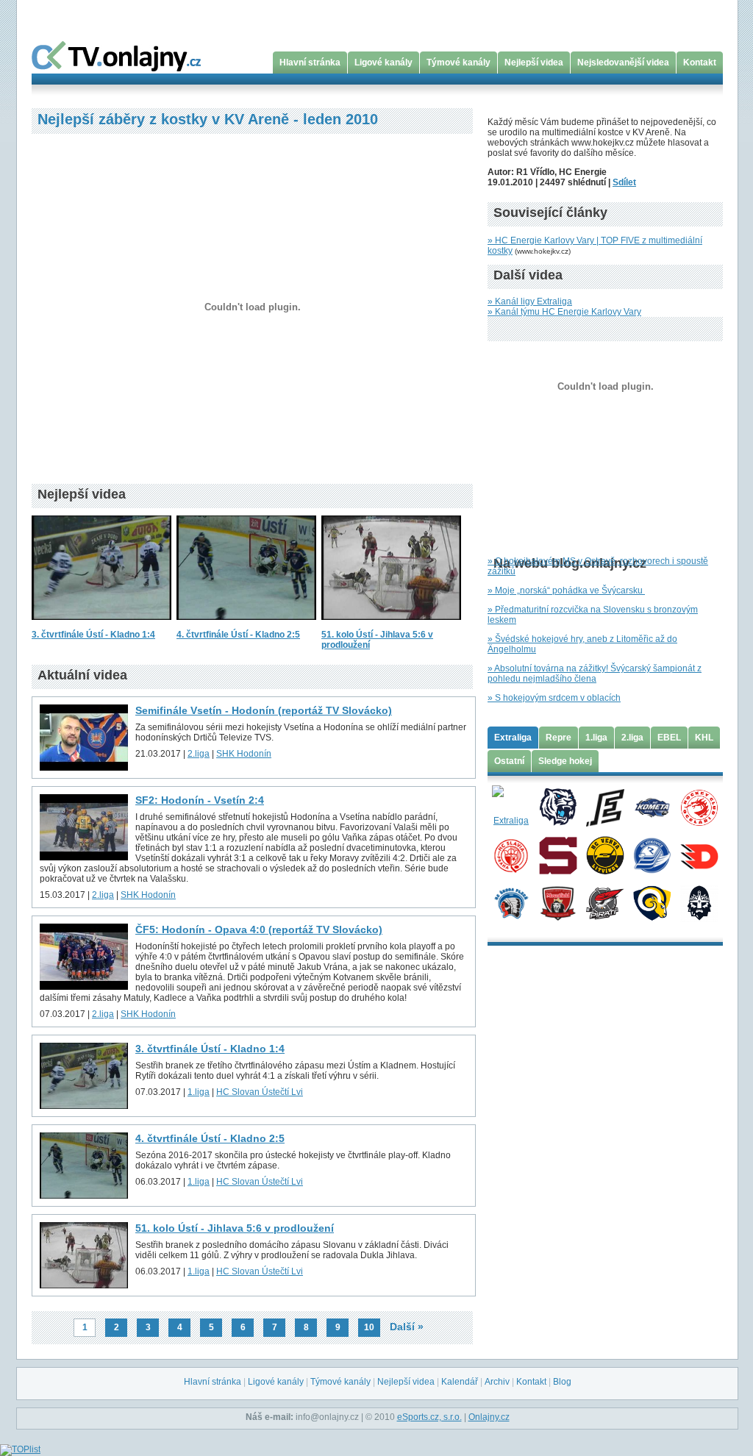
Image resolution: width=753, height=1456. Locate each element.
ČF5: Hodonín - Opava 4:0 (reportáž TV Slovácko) (258, 929)
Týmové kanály (458, 62)
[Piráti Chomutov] (605, 902)
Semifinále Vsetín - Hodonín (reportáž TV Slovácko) (263, 710)
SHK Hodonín (243, 754)
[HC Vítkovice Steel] (652, 854)
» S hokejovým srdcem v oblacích (554, 698)
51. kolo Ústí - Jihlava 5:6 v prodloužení (234, 1228)
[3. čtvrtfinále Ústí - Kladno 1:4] (101, 624)
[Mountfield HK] (558, 902)
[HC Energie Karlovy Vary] (605, 807)
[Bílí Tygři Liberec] (558, 807)
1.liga (199, 1092)
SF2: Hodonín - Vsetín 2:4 (199, 800)
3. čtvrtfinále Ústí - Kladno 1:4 (93, 634)
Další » (407, 1326)
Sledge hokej (565, 761)
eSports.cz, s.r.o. (429, 1417)
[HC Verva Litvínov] (605, 854)
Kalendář (459, 1382)
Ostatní (509, 761)
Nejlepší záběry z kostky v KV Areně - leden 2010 (208, 119)
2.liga (199, 754)
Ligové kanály (383, 62)
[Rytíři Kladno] (699, 902)
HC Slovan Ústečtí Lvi (259, 1092)
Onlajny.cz (489, 1417)
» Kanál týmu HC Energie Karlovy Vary (564, 312)
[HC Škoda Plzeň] (510, 902)
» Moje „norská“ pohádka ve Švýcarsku (566, 590)
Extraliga (513, 737)
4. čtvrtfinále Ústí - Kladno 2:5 (238, 634)
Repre (558, 737)
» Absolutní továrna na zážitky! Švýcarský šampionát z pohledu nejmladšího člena (595, 673)
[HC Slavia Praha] (510, 854)
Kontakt (699, 62)
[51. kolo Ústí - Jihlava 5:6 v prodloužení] (391, 624)
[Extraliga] (510, 807)
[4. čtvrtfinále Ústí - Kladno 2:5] (246, 624)
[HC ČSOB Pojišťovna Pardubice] (699, 854)
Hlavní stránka (309, 62)
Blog (562, 1382)
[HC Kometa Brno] (652, 807)
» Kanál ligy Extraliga (530, 301)
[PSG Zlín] (652, 902)
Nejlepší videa (533, 62)
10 (369, 1327)
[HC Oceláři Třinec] (699, 807)
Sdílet (624, 182)
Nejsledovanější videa (623, 62)
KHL (704, 737)
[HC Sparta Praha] (558, 854)
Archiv (497, 1382)
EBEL (669, 737)
